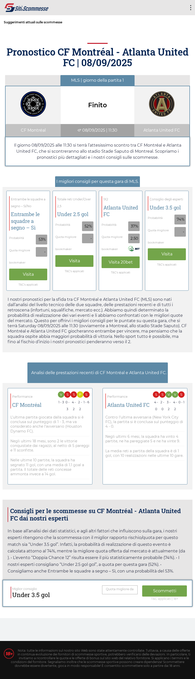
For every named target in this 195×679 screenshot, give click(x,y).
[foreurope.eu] (27, 7)
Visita (28, 274)
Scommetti (164, 590)
